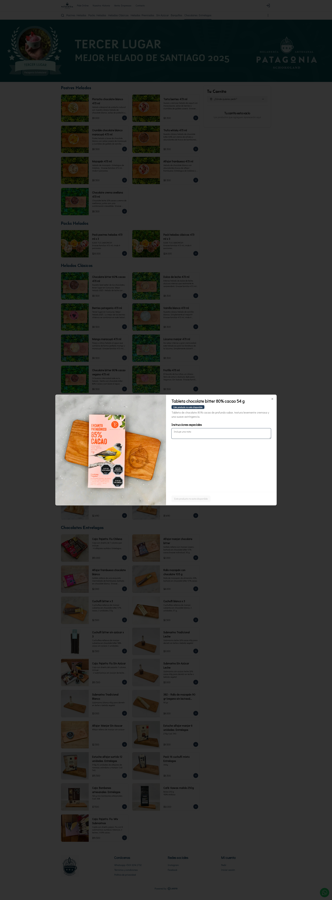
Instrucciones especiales (187, 425)
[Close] (272, 399)
